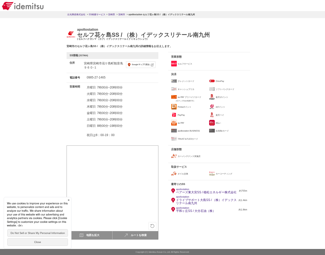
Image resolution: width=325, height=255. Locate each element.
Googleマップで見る (141, 64)
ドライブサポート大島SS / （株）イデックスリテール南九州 (206, 200)
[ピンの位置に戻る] (152, 226)
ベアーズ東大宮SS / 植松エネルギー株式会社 (206, 191)
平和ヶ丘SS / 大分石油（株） (196, 209)
